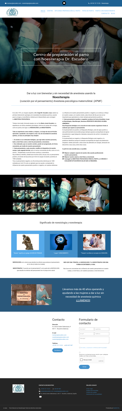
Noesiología (105, 3)
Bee (114, 408)
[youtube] (64, 3)
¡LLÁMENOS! (83, 300)
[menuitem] (43, 10)
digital (117, 408)
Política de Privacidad (100, 347)
